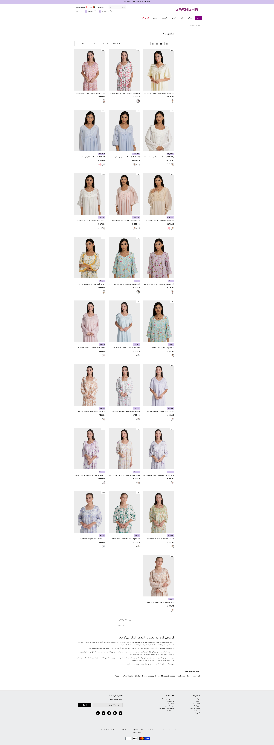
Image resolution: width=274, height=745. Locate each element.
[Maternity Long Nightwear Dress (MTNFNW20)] (124, 129)
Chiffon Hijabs (141, 675)
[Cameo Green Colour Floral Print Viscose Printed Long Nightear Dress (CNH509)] (158, 511)
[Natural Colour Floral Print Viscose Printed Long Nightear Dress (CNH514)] (89, 383)
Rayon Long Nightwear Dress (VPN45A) (92, 283)
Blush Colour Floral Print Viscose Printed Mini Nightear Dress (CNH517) (90, 92)
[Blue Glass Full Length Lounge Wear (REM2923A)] (158, 320)
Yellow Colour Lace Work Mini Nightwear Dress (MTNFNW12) (158, 92)
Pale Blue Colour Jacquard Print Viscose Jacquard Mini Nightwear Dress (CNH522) (126, 347)
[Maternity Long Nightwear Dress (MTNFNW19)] (89, 129)
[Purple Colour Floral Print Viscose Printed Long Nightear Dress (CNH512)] (158, 447)
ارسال (85, 704)
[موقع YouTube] (98, 712)
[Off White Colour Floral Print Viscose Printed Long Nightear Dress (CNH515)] (124, 383)
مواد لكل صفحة (117, 42)
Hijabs (188, 675)
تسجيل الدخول (78, 10)
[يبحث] (117, 6)
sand (172, 609)
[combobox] (119, 6)
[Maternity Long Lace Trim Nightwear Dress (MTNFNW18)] (158, 193)
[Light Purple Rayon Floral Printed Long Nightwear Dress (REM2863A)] (89, 511)
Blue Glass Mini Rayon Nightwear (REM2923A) (124, 283)
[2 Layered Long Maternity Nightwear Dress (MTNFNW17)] (89, 193)
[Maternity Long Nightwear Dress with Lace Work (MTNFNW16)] (124, 193)
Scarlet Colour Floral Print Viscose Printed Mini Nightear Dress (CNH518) (124, 92)
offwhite (172, 163)
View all (196, 675)
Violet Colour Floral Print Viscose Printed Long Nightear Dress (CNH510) (90, 474)
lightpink (100, 163)
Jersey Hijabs (154, 675)
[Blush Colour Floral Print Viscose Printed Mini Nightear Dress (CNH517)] (89, 68)
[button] (166, 42)
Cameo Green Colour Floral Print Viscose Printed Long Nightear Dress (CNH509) (160, 538)
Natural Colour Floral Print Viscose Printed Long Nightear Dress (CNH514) (91, 411)
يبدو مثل (172, 42)
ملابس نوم (192, 24)
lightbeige (168, 163)
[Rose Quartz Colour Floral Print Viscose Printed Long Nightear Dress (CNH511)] (124, 447)
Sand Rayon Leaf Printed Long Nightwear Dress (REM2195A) (160, 601)
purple (172, 481)
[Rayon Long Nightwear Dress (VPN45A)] (89, 256)
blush (103, 100)
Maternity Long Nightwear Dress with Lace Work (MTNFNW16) (126, 220)
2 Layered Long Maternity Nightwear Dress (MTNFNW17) (91, 220)
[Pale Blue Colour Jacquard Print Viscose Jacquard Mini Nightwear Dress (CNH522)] (124, 320)
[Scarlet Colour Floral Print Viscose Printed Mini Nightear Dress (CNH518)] (124, 68)
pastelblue (134, 163)
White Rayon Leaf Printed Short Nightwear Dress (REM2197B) (126, 538)
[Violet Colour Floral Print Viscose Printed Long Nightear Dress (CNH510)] (89, 447)
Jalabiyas (181, 675)
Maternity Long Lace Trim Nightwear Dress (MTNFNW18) (160, 220)
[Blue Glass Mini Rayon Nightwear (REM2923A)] (124, 256)
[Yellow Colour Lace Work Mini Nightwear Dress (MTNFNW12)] (158, 68)
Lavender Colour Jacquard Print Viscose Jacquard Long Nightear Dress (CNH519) (160, 411)
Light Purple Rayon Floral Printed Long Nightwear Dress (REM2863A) (91, 538)
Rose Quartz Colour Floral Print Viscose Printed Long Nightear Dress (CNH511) (124, 474)
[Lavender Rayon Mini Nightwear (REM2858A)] (158, 256)
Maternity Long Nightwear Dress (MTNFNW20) (125, 156)
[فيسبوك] (120, 712)
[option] (137, 2)
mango (103, 290)
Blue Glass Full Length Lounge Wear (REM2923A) (162, 347)
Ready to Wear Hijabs (124, 675)
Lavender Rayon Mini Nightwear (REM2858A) (159, 283)
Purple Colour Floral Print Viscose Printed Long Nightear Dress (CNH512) (159, 474)
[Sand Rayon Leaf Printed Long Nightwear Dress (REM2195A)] (158, 574)
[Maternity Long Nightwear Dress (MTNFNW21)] (158, 129)
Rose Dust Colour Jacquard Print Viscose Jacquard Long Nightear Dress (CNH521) (91, 347)
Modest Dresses (168, 675)
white (138, 545)
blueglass (138, 290)
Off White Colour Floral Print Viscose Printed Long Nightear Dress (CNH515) (125, 411)
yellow (172, 100)
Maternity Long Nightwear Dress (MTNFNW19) (90, 156)
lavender (172, 290)
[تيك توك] (109, 712)
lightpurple (103, 545)
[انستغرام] (115, 712)
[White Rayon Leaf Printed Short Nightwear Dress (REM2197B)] (124, 511)
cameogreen (172, 545)
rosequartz (138, 481)
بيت (199, 24)
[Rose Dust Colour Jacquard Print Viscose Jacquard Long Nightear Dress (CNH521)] (89, 320)
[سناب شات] (103, 712)
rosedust (103, 354)
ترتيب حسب (95, 42)
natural (103, 418)
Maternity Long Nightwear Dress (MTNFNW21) (159, 156)
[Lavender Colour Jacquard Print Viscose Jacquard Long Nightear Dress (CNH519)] (158, 383)
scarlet (138, 100)
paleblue (138, 354)
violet (103, 481)
